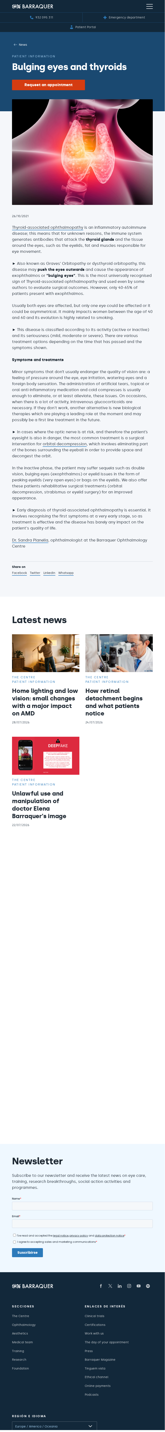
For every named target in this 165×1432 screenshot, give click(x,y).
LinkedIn (49, 573)
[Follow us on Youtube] (138, 1286)
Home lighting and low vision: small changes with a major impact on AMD (45, 702)
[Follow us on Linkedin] (119, 1286)
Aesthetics (20, 1333)
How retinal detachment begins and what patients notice (114, 702)
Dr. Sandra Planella (30, 540)
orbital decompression (65, 444)
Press (89, 1351)
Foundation (20, 1368)
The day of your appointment (107, 1342)
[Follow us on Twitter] (110, 1286)
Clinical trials (94, 1316)
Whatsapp (66, 573)
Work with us (94, 1333)
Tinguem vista (95, 1368)
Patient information (34, 56)
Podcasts (91, 1395)
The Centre (20, 1316)
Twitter (35, 573)
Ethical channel (96, 1377)
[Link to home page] (32, 6)
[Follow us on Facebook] (101, 1286)
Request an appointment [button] (48, 84)
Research (19, 1360)
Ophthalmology (24, 1325)
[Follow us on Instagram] (129, 1286)
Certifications (95, 1325)
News (23, 45)
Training (18, 1351)
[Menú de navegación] (149, 6)
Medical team (22, 1342)
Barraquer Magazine (100, 1360)
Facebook (19, 573)
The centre (23, 677)
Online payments (98, 1386)
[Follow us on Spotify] (148, 1286)
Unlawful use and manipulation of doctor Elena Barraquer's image (39, 805)
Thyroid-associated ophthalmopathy (47, 227)
